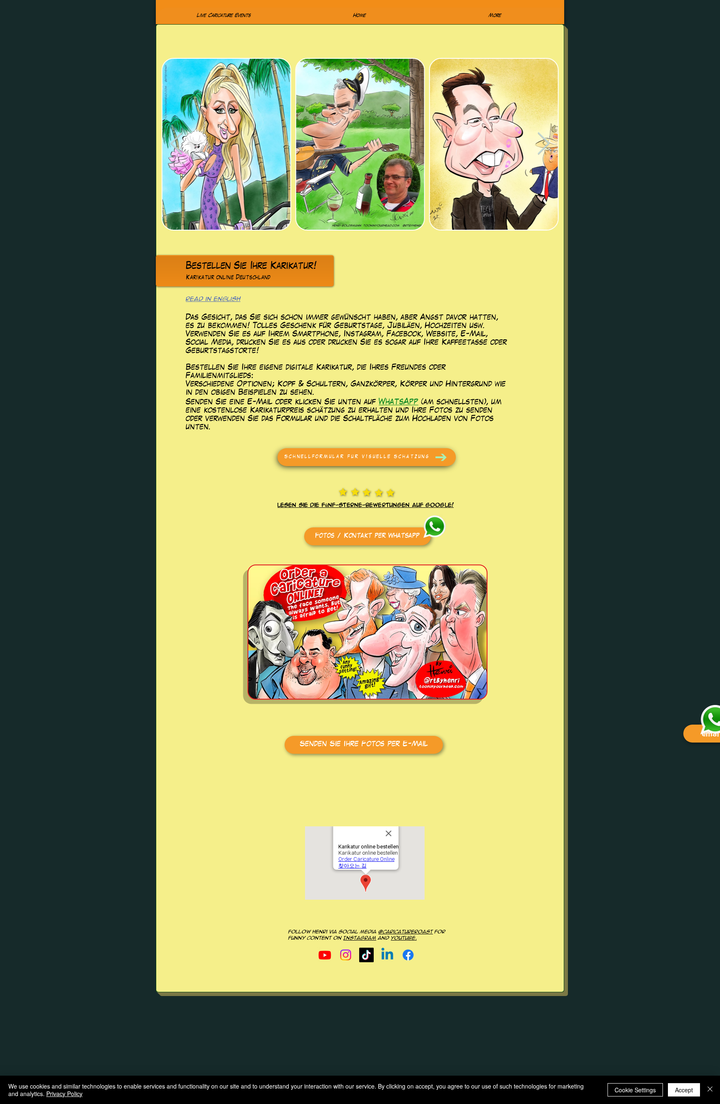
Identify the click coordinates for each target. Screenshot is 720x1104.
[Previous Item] (176, 144)
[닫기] (710, 1089)
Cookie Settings (635, 1090)
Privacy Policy (64, 1093)
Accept (684, 1090)
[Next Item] (543, 144)
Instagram (359, 938)
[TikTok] (366, 955)
